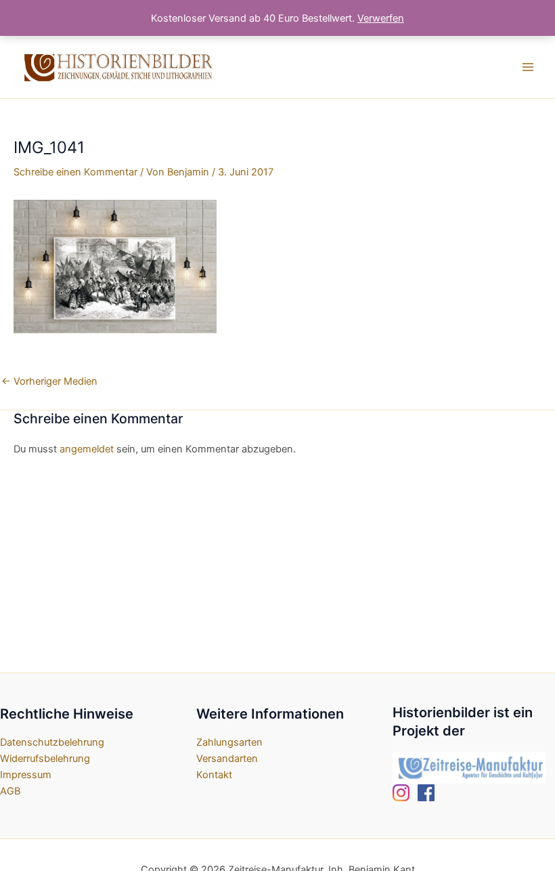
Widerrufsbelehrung (45, 758)
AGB (10, 791)
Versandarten (227, 758)
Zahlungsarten (229, 742)
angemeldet (87, 449)
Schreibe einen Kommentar (75, 172)
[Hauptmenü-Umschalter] (527, 67)
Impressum (25, 775)
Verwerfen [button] (380, 18)
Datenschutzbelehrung (52, 742)
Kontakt (214, 775)
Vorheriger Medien (49, 382)
